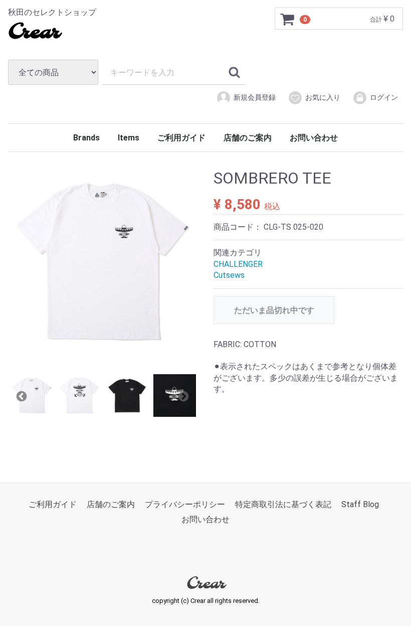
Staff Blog (360, 504)
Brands (86, 137)
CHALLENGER (238, 264)
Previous (21, 395)
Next (182, 395)
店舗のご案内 (248, 137)
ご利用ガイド (181, 137)
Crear (34, 32)
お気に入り (322, 97)
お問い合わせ (314, 137)
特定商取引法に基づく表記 (283, 504)
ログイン (384, 97)
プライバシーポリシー (185, 504)
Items (128, 137)
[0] (287, 19)
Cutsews (229, 275)
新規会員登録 (255, 97)
